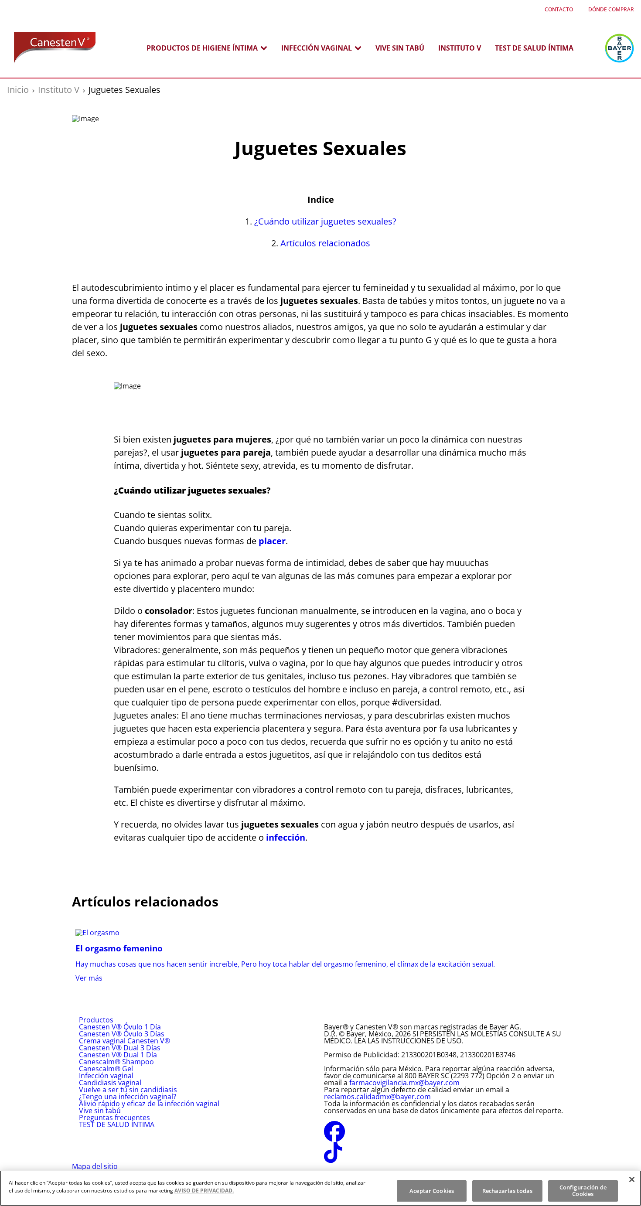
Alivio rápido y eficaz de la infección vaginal (149, 1103)
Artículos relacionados (325, 243)
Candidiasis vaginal (110, 1082)
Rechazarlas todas (507, 1191)
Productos (96, 1020)
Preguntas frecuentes (114, 1117)
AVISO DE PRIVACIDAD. (204, 1190)
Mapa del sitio (95, 1166)
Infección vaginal (106, 1075)
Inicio (18, 89)
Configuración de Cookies (583, 1190)
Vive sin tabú (399, 48)
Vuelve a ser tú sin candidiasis (128, 1089)
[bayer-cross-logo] (619, 48)
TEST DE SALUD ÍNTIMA (534, 48)
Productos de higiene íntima (202, 48)
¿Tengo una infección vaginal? (127, 1096)
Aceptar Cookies (431, 1191)
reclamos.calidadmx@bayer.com (377, 1096)
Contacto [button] (559, 9)
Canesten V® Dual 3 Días (119, 1048)
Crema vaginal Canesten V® (124, 1041)
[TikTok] (333, 1157)
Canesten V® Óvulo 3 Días (121, 1034)
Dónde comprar (611, 9)
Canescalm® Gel (106, 1068)
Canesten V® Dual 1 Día (118, 1055)
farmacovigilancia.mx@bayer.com (404, 1082)
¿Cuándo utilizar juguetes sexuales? (325, 221)
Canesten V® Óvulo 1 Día (120, 1027)
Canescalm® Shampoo (116, 1061)
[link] (320, 955)
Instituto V (459, 48)
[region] (320, 1188)
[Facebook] (334, 1136)
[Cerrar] (632, 1179)
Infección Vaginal (316, 48)
